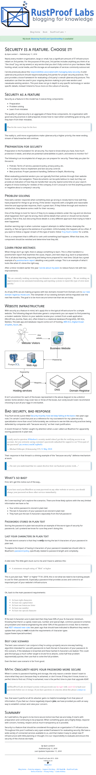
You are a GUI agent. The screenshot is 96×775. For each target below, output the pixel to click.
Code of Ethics (60, 771)
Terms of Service (36, 771)
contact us (81, 689)
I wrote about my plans (49, 268)
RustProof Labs (57, 32)
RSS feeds (60, 769)
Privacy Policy (49, 771)
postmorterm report (26, 260)
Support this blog (49, 769)
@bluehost (32, 439)
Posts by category (34, 769)
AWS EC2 (67, 322)
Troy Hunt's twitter (70, 232)
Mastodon (48, 765)
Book (45, 32)
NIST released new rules (19, 627)
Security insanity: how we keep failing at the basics (53, 415)
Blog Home (35, 32)
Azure (15, 324)
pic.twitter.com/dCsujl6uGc (31, 444)
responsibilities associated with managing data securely (55, 72)
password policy (22, 551)
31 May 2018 (46, 448)
